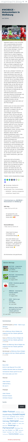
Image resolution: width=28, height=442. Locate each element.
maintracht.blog (11, 1)
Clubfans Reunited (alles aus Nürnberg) (13, 369)
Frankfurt (15, 418)
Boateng (4, 416)
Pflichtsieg (17, 428)
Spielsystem (21, 430)
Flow (13, 189)
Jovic (6, 423)
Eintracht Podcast (7, 395)
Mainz (23, 423)
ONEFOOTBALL (7, 383)
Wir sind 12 (5, 386)
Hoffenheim (21, 421)
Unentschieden (19, 189)
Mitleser (5, 344)
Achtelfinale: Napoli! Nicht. (13, 193)
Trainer (16, 432)
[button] (5, 180)
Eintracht (10, 418)
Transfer (20, 432)
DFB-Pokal (22, 416)
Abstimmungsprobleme (12, 187)
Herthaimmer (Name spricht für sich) (12, 371)
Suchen (22, 406)
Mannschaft (5, 425)
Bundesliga (8, 185)
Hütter (4, 423)
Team (13, 432)
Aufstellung (17, 411)
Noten (17, 425)
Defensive (17, 416)
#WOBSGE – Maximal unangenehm (15, 191)
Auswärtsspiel (7, 189)
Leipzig (19, 423)
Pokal (21, 428)
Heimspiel (14, 421)
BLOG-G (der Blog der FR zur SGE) (12, 367)
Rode (6, 430)
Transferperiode (5, 434)
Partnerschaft (8, 428)
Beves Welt (5, 365)
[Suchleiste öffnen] (23, 1)
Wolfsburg (21, 434)
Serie (14, 430)
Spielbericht (15, 185)
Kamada (14, 423)
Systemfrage (9, 432)
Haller (18, 418)
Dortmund (4, 418)
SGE (17, 430)
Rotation (10, 430)
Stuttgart (4, 432)
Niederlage (12, 425)
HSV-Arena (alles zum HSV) (10, 374)
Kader (9, 423)
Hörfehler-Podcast (7, 398)
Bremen (7, 416)
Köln (17, 423)
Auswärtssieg (7, 414)
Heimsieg (6, 421)
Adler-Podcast (6, 381)
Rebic (4, 430)
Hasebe (21, 418)
